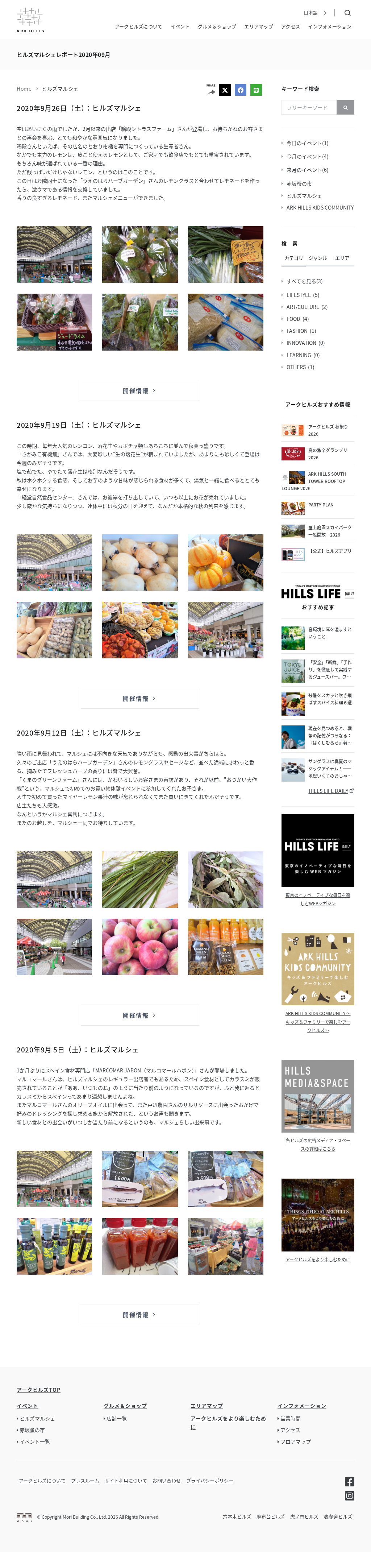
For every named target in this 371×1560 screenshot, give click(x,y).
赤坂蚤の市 (300, 183)
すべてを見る (302, 281)
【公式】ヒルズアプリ (330, 551)
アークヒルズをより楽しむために (317, 1259)
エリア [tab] (342, 258)
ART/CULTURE (304, 306)
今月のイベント (305, 156)
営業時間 (290, 1418)
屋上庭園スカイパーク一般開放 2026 (330, 531)
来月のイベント (305, 169)
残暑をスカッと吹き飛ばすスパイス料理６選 (330, 698)
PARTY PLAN (321, 504)
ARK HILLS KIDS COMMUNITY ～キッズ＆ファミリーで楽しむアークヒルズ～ (318, 1021)
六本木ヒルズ (237, 1516)
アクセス (290, 26)
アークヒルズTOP (39, 1389)
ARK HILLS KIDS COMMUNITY (321, 207)
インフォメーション (329, 26)
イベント (180, 26)
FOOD (294, 318)
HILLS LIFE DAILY (328, 790)
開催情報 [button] (137, 390)
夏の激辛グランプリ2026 (327, 453)
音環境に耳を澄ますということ (330, 633)
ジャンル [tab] (318, 258)
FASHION (298, 330)
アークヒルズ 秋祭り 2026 (328, 430)
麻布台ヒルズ (271, 1516)
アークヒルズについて (139, 26)
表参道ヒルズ (338, 1516)
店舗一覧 (117, 1418)
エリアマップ (258, 26)
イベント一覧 (35, 1441)
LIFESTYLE (300, 294)
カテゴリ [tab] (293, 258)
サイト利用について (126, 1480)
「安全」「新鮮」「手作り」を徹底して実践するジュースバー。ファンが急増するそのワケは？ (330, 669)
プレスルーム (85, 1480)
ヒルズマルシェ (60, 88)
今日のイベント (305, 142)
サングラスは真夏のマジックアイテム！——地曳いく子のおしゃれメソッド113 (330, 768)
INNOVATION (302, 342)
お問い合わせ (167, 1480)
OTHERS (297, 367)
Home (24, 88)
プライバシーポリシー (209, 1480)
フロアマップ (295, 1441)
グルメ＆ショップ (217, 26)
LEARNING (300, 355)
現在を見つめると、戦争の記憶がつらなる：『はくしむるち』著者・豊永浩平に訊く (330, 735)
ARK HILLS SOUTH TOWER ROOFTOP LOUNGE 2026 (314, 481)
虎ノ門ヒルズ (304, 1516)
